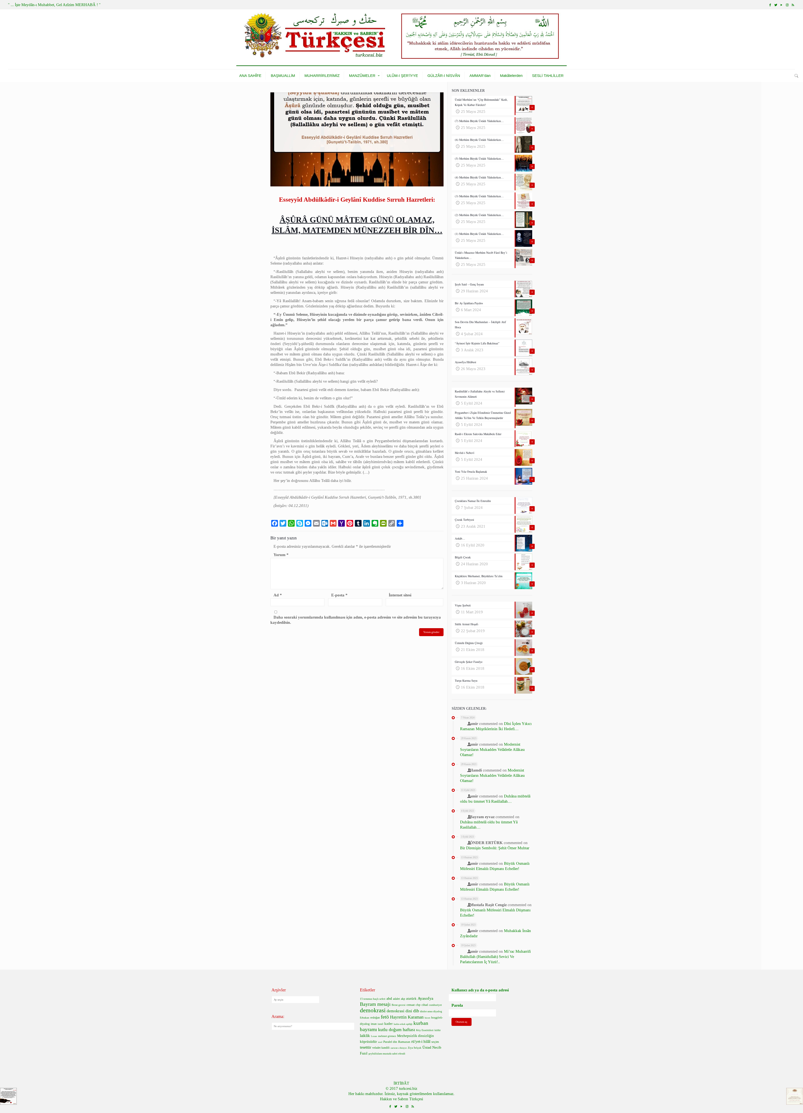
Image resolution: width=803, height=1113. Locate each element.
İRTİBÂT (401, 1083)
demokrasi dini (399, 1011)
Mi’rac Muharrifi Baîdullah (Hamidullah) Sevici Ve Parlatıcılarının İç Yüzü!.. (495, 956)
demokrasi (373, 1010)
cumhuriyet (435, 1004)
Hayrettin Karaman (407, 1017)
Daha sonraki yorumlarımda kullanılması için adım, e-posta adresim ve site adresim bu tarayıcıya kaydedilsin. (355, 620)
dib (416, 1010)
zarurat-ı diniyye (399, 1048)
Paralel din (390, 1041)
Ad (278, 595)
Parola (457, 1005)
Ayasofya (425, 998)
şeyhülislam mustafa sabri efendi (386, 1053)
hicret (427, 1018)
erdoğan (375, 1017)
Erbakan (364, 1017)
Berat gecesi (398, 1004)
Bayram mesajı (375, 1004)
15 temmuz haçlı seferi (372, 998)
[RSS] (793, 5)
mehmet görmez (387, 1036)
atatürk (411, 999)
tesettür (365, 1047)
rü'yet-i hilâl (420, 1041)
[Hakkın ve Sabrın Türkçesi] (401, 39)
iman (374, 1023)
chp (418, 1004)
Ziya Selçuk (414, 1047)
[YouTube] (781, 5)
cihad (425, 1004)
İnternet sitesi (400, 595)
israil (380, 1024)
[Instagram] (787, 5)
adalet (396, 998)
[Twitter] (776, 5)
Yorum (281, 555)
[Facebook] (770, 5)
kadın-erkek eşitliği (403, 1024)
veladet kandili (381, 1047)
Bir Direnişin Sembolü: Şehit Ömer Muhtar (494, 848)
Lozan (374, 1036)
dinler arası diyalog (431, 1011)
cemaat (411, 1004)
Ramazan (404, 1041)
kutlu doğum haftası (396, 1029)
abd (389, 998)
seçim (435, 1041)
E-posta (339, 595)
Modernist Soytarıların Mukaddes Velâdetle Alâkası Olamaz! (492, 749)
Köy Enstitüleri (424, 1030)
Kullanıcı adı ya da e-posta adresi (480, 990)
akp (403, 998)
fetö (385, 1017)
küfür (438, 1030)
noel (380, 1042)
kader (388, 1024)
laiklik (365, 1035)
